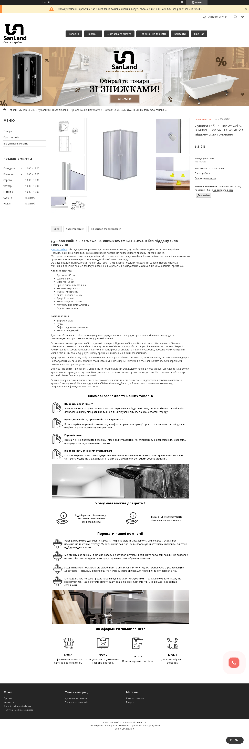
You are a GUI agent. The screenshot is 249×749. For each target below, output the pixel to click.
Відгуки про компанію (15, 143)
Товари (91, 33)
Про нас (199, 33)
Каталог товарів (135, 698)
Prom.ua (141, 722)
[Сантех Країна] (15, 32)
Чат (237, 740)
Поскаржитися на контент (118, 725)
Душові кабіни (27, 109)
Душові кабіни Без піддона (53, 109)
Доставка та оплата (119, 33)
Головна (74, 33)
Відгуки (130, 702)
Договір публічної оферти (18, 706)
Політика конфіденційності (18, 709)
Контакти (180, 33)
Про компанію (11, 137)
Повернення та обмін (153, 33)
